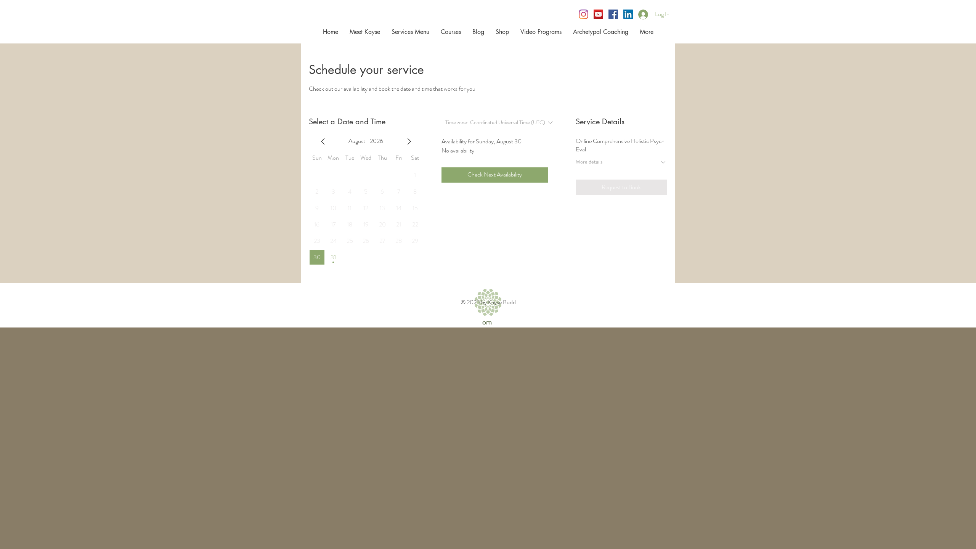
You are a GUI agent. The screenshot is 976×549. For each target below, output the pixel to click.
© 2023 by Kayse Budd (488, 302)
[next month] (409, 141)
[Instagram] (583, 14)
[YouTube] (598, 14)
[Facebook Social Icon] (613, 14)
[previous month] (322, 141)
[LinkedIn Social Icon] (628, 14)
